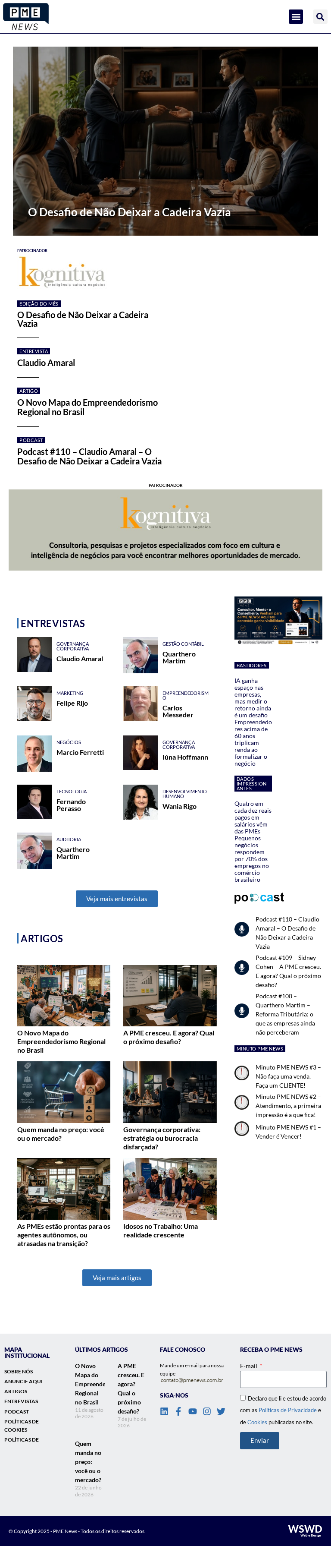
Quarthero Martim (179, 657)
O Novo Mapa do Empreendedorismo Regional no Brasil (87, 407)
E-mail (249, 1365)
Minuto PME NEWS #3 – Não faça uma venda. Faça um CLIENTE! (288, 1076)
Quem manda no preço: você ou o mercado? (60, 1133)
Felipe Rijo (72, 703)
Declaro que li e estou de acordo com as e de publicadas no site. (283, 1410)
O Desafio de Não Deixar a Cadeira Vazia (82, 318)
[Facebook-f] (178, 1411)
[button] (296, 16)
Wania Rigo (179, 806)
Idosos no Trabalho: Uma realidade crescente (160, 1230)
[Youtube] (192, 1411)
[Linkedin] (164, 1411)
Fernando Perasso (71, 804)
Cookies (257, 1422)
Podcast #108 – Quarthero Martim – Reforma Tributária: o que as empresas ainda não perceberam (285, 1014)
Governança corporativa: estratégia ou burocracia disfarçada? (161, 1138)
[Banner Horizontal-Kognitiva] (165, 530)
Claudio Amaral (46, 362)
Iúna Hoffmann (185, 757)
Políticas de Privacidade (288, 1410)
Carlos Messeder (178, 711)
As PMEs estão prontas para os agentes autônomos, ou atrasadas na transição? (63, 1234)
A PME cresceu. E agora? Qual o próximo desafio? (168, 1037)
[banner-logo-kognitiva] (169, 272)
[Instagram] (207, 1411)
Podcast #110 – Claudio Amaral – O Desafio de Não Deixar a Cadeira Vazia (89, 456)
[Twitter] (221, 1411)
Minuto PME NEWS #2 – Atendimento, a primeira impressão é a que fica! (288, 1105)
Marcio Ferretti (80, 752)
